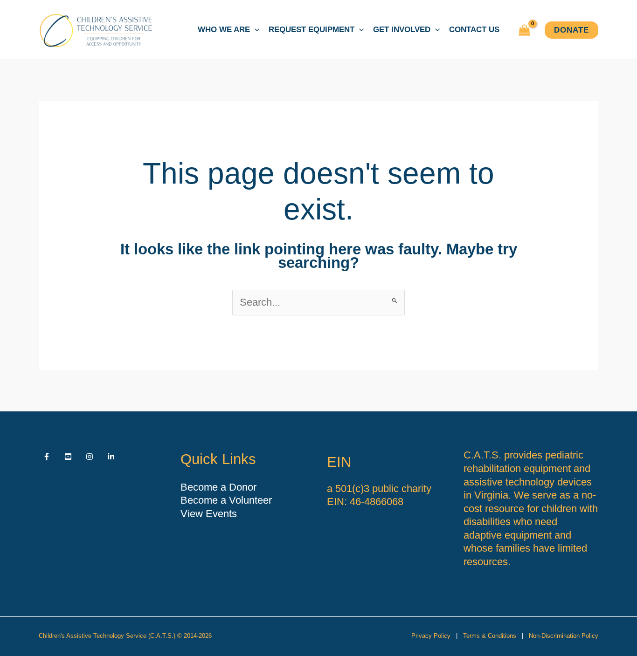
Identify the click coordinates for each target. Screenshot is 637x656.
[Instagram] (89, 457)
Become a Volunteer (226, 500)
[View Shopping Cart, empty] (524, 30)
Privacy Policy (430, 635)
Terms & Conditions (489, 635)
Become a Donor (218, 487)
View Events (208, 513)
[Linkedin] (111, 457)
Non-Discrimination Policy (563, 635)
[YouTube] (68, 457)
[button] (254, 30)
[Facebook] (47, 457)
